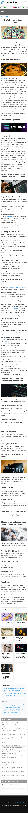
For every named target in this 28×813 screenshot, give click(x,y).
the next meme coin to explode (15, 287)
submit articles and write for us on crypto (15, 784)
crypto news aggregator (16, 308)
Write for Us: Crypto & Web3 (15, 802)
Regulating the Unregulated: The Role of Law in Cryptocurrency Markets (6, 676)
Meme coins (4, 78)
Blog (6, 16)
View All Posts (12, 791)
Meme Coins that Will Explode (6, 638)
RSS (19, 791)
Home (2, 16)
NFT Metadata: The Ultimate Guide (7, 623)
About (24, 802)
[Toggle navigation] (25, 2)
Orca (10, 341)
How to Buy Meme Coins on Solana (20, 623)
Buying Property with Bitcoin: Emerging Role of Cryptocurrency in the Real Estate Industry (6, 657)
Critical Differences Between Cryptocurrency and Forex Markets (21, 655)
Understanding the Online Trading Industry (11, 745)
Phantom (9, 216)
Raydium (5, 341)
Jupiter (18, 361)
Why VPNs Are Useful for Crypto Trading (20, 639)
